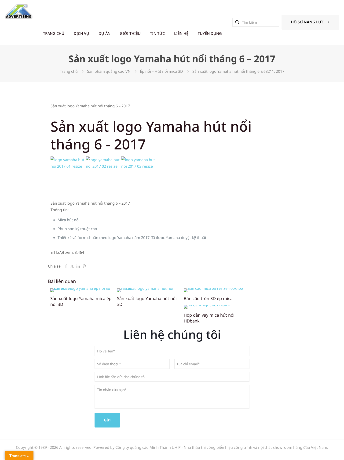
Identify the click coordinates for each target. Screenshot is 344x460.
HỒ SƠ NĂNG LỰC (307, 22)
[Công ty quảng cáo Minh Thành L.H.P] (19, 11)
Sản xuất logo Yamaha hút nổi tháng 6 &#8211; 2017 (238, 71)
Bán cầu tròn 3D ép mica (208, 298)
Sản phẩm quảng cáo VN (109, 71)
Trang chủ (69, 71)
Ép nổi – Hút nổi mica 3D (161, 71)
